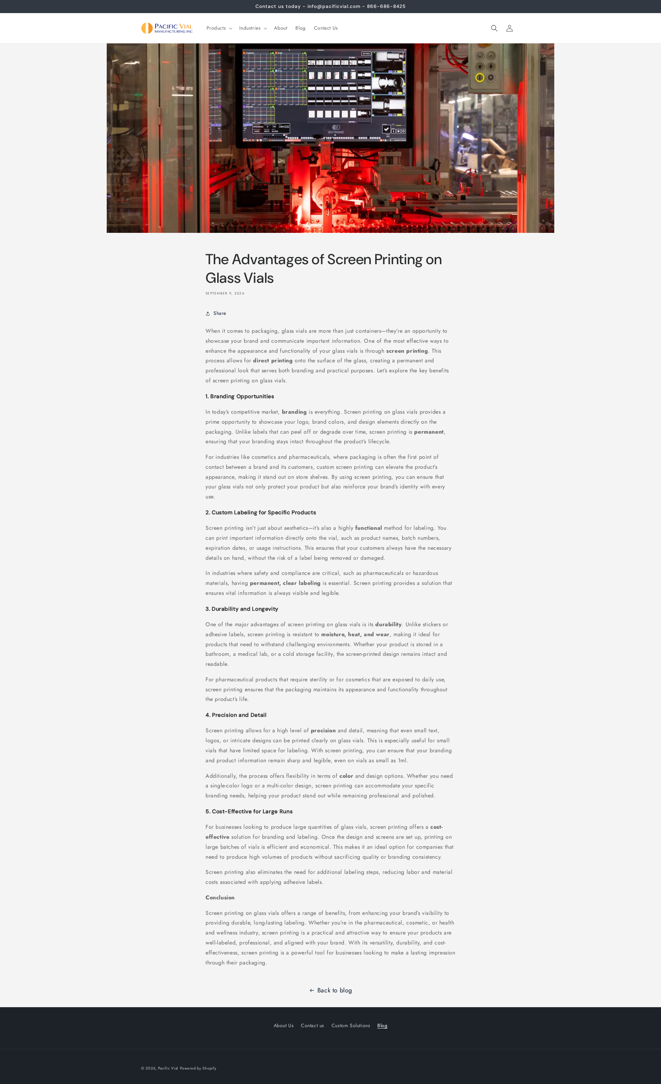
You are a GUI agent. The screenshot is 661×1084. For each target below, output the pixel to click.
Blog (382, 1025)
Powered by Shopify (198, 1068)
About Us (284, 1025)
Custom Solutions (351, 1025)
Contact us (312, 1025)
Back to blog (334, 990)
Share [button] (219, 313)
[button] (218, 28)
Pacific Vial (168, 1068)
